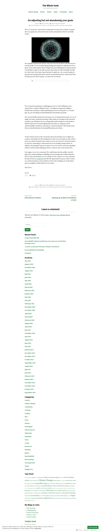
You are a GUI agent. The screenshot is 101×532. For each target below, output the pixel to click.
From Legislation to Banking (34, 250)
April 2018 (28, 327)
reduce (39, 493)
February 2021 (29, 304)
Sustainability (29, 456)
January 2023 (29, 264)
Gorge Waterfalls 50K (32, 238)
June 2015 (28, 343)
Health (49, 488)
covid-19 (48, 25)
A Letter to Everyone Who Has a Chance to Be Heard (42, 247)
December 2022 (30, 267)
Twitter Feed (30, 521)
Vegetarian (34, 498)
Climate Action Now (34, 480)
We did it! (28, 253)
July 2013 (28, 369)
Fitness (42, 12)
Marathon (27, 490)
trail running (45, 495)
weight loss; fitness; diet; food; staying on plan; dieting (63, 498)
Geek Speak (28, 427)
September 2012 (30, 392)
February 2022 (29, 290)
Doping (49, 483)
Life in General (30, 430)
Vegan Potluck (28, 498)
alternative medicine (28, 477)
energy (60, 483)
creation (28, 483)
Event (26, 420)
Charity (49, 12)
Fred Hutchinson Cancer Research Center (55, 486)
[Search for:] (35, 225)
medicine (32, 490)
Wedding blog (31, 510)
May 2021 (28, 300)
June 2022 (28, 277)
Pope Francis (72, 490)
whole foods (27, 500)
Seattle (26, 495)
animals (33, 477)
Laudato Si (40, 159)
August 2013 (29, 366)
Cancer (46, 477)
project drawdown (29, 493)
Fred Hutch (30, 486)
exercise (64, 483)
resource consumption (62, 493)
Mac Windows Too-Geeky (66, 488)
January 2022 (29, 294)
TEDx (41, 495)
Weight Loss (29, 469)
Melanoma (36, 490)
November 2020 (30, 310)
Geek (26, 488)
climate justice (57, 480)
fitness (69, 483)
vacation (68, 495)
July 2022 (28, 274)
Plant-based (62, 490)
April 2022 (28, 284)
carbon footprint (34, 25)
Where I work (31, 515)
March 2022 (28, 287)
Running (28, 450)
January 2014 (29, 350)
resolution (44, 493)
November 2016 (30, 333)
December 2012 (30, 383)
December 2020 (30, 307)
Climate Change (33, 12)
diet (40, 483)
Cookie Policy (37, 528)
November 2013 (30, 356)
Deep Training (31, 517)
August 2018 (29, 323)
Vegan (56, 12)
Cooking (27, 410)
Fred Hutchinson (37, 486)
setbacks (62, 25)
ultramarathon (56, 495)
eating (57, 483)
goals (52, 25)
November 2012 (30, 386)
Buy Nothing (40, 477)
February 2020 (29, 320)
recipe (27, 443)
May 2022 (28, 281)
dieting (45, 483)
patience (57, 25)
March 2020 (28, 317)
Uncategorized (30, 463)
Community (63, 12)
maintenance (73, 488)
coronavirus (43, 25)
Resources (28, 446)
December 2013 (30, 353)
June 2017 (28, 330)
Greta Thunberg (43, 488)
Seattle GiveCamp (32, 512)
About (71, 12)
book (36, 477)
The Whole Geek (50, 5)
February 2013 (29, 376)
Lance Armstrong (58, 488)
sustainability (68, 25)
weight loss (47, 498)
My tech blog (31, 508)
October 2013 (29, 360)
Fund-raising (72, 486)
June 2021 (28, 297)
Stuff (29, 495)
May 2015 (28, 346)
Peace (27, 440)
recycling (35, 493)
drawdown (52, 483)
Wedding (40, 498)
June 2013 (28, 373)
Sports (27, 453)
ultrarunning (29, 459)
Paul (37, 23)
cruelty (32, 483)
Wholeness (32, 500)
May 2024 (28, 261)
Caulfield (61, 477)
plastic (67, 490)
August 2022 (29, 271)
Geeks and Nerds (30, 488)
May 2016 (28, 337)
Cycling (27, 413)
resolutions (51, 493)
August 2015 (29, 340)
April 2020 (28, 313)
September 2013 (30, 363)
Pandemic (62, 23)
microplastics (42, 490)
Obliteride (28, 433)
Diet (26, 417)
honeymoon (53, 488)
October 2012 (29, 389)
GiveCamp (34, 488)
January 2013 (29, 379)
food (72, 483)
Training (51, 495)
